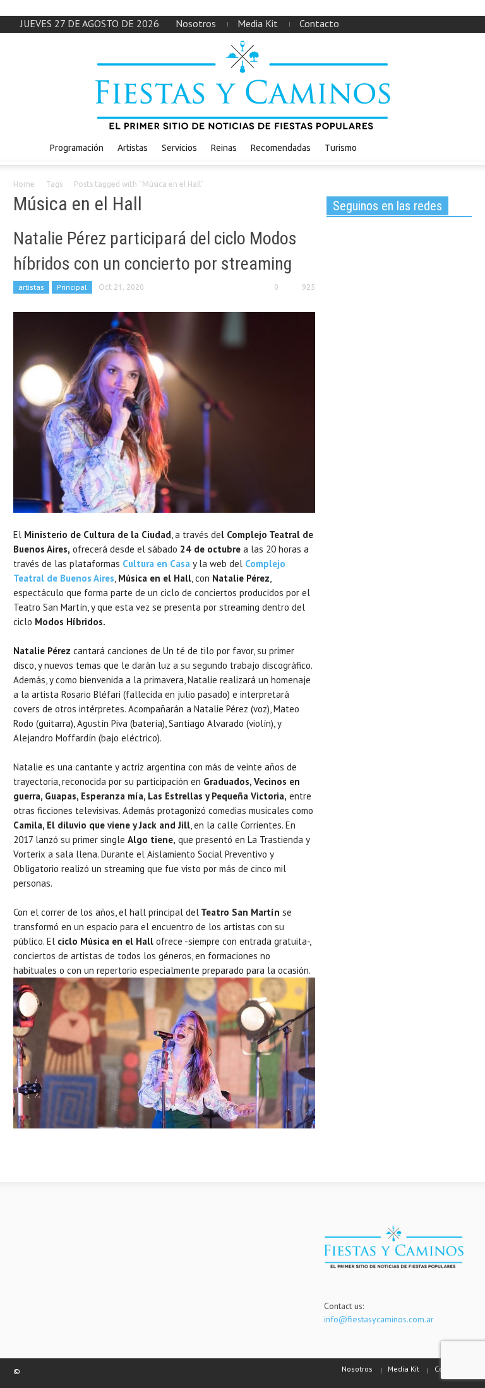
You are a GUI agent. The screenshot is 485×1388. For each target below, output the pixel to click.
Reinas (224, 148)
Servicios (179, 148)
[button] (459, 147)
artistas (31, 287)
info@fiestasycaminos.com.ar (379, 1319)
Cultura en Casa (156, 564)
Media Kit (257, 23)
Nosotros (196, 23)
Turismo (341, 148)
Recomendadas (281, 148)
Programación (77, 148)
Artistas (132, 148)
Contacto (319, 23)
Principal (72, 287)
